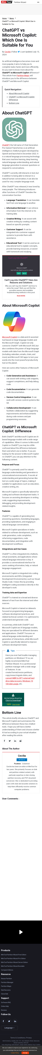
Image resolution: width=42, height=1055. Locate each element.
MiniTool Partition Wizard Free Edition (13, 955)
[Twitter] (19, 51)
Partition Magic (23, 75)
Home (4, 18)
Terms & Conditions (17, 1038)
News (11, 18)
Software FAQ (6, 1002)
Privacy (29, 1038)
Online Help (5, 1006)
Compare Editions (7, 970)
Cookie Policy (15, 1053)
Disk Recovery (6, 990)
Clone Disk (4, 994)
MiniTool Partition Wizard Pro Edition (13, 958)
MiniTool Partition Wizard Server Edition (14, 962)
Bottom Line (14, 103)
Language (8, 1028)
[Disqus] (21, 826)
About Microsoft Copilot (19, 93)
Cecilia (7, 52)
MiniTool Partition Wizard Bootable (12, 966)
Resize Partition (6, 978)
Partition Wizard (20, 2)
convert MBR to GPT (14, 678)
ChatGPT (6, 145)
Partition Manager (7, 982)
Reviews (4, 1010)
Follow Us (22, 759)
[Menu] (39, 2)
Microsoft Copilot (9, 337)
